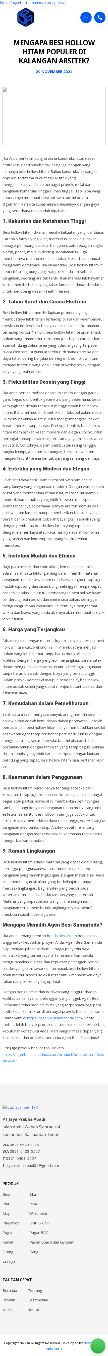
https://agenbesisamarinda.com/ (54, 1017)
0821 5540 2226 (21, 1144)
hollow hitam (66, 935)
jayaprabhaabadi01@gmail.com (31, 1165)
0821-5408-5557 (21, 1151)
